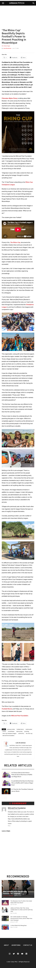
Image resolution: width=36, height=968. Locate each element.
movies (4, 731)
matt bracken (29, 729)
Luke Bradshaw (7, 48)
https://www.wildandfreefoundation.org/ (19, 819)
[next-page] (6, 798)
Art (2, 46)
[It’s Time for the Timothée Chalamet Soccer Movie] (6, 791)
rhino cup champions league (9, 733)
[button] (33, 3)
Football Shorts (7, 709)
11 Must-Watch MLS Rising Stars (18, 925)
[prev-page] (3, 798)
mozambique (11, 731)
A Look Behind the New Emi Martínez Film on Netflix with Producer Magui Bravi (22, 783)
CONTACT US (27, 945)
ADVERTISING (16, 945)
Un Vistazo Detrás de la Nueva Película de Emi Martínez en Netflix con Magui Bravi (21, 774)
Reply (9, 825)
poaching (26, 731)
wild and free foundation (8, 735)
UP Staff (11, 895)
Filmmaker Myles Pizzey (9, 98)
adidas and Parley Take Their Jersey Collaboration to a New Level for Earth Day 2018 (21, 909)
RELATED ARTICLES (18, 765)
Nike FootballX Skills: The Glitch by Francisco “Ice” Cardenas (15, 892)
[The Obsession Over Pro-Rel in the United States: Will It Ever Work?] (5, 902)
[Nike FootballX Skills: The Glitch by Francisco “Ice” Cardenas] (18, 889)
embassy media (11, 729)
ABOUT (6, 945)
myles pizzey (19, 731)
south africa (21, 733)
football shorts (20, 729)
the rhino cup (29, 733)
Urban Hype (7, 46)
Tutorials (5, 895)
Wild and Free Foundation (19, 716)
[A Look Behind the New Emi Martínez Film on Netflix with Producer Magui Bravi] (6, 783)
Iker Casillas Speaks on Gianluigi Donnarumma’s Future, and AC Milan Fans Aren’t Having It (21, 918)
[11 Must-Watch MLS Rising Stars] (5, 927)
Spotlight (4, 776)
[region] (18, 17)
